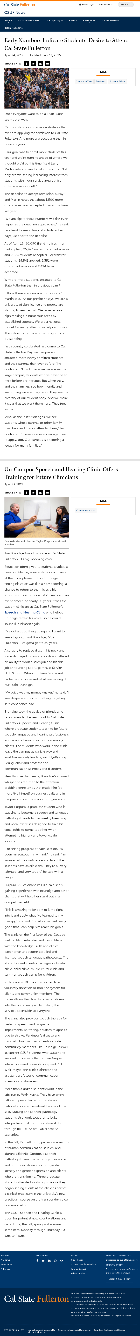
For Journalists (110, 20)
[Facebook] (26, 63)
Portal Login (86, 4)
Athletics (5, 1269)
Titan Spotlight (54, 20)
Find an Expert (78, 1269)
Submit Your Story (119, 1278)
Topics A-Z (6, 1264)
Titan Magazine (14, 28)
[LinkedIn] (40, 63)
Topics (8, 20)
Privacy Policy (78, 1273)
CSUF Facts (77, 1260)
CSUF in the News (28, 20)
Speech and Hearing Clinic (24, 612)
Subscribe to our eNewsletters (122, 1260)
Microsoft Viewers (36, 1332)
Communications (85, 510)
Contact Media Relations (83, 1264)
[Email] (47, 63)
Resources (106, 4)
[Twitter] (33, 63)
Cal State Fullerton (19, 4)
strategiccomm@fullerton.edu (86, 1301)
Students (101, 81)
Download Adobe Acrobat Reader (109, 1330)
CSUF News (14, 13)
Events (73, 20)
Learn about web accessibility (41, 1330)
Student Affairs (84, 81)
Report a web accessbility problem (74, 1330)
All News (5, 1260)
